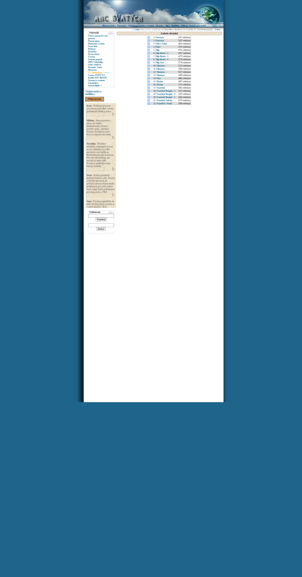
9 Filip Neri (158, 62)
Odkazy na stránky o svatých (140, 25)
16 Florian (158, 84)
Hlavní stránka (109, 25)
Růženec (92, 49)
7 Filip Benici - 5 (160, 56)
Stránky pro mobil (197, 25)
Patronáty (122, 25)
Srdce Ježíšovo (94, 64)
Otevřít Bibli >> (95, 85)
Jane (89, 201)
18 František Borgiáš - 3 (164, 91)
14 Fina (157, 78)
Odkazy (185, 25)
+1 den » (217, 29)
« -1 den (135, 29)
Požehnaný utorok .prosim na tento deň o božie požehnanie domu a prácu (100, 108)
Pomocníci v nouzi (96, 43)
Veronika (91, 143)
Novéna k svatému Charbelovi (96, 81)
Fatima (91, 75)
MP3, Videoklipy (95, 62)
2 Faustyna (158, 40)
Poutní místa (94, 41)
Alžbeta (90, 120)
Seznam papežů (95, 59)
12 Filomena (159, 72)
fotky (99, 67)
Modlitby (175, 25)
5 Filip (156, 50)
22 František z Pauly (162, 103)
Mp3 (167, 25)
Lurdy (106, 72)
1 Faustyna (158, 37)
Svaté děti (92, 46)
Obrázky (159, 25)
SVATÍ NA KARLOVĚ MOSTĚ (97, 76)
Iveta (89, 105)
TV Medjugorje (95, 72)
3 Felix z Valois (160, 43)
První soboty (94, 54)
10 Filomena (159, 66)
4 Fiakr (156, 47)
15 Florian (158, 81)
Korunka (92, 51)
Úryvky (91, 57)
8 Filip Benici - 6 (160, 59)
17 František (159, 88)
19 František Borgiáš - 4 (164, 94)
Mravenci (92, 70)
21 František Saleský (162, 100)
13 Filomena (159, 75)
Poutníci (92, 67)
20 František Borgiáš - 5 (164, 97)
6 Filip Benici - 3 (160, 53)
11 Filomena (159, 69)
